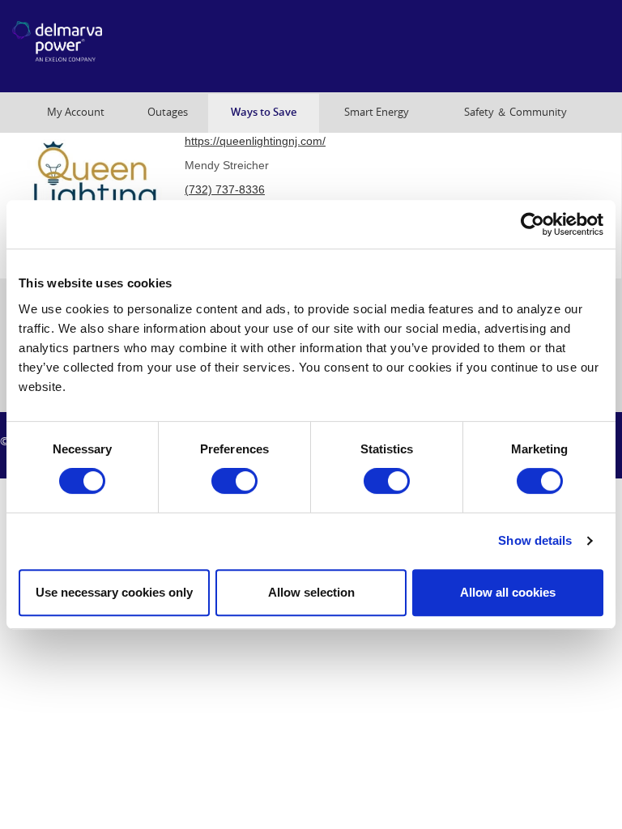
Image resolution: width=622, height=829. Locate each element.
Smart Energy (376, 112)
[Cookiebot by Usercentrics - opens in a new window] (532, 224)
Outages (167, 112)
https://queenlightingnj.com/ (255, 140)
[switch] (234, 481)
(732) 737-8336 (225, 189)
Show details (535, 540)
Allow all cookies (508, 592)
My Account (75, 112)
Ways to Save (263, 112)
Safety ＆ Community (515, 112)
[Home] (96, 46)
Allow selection (311, 592)
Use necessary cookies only (114, 592)
